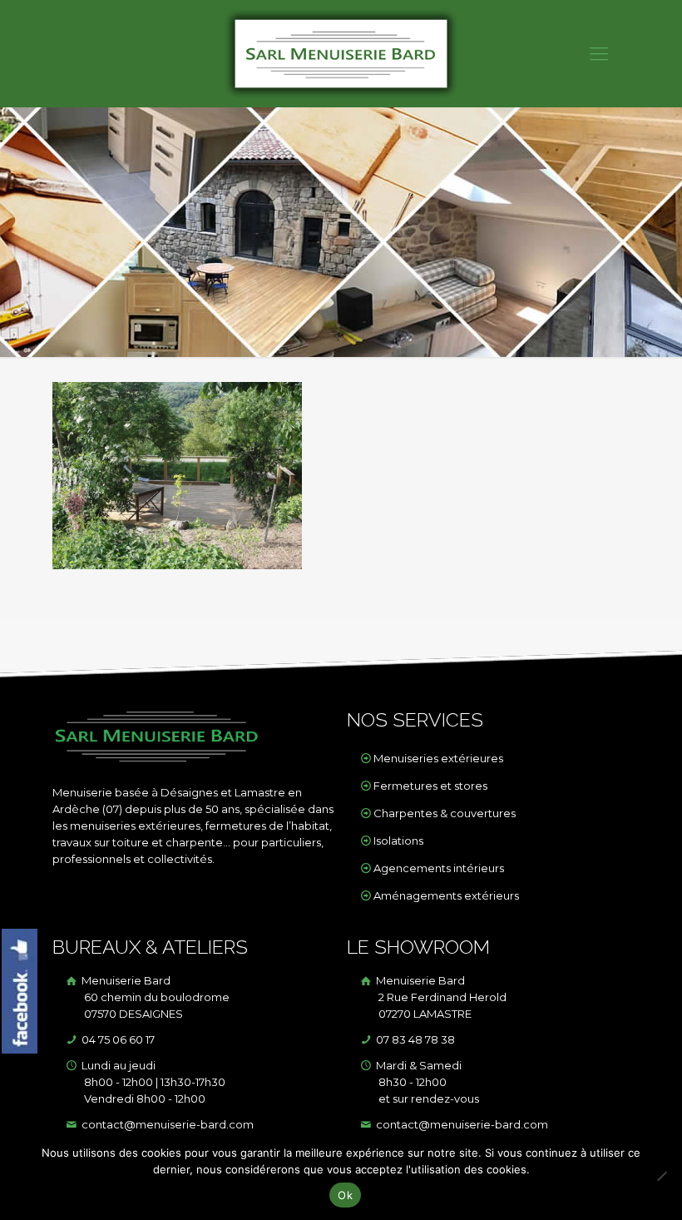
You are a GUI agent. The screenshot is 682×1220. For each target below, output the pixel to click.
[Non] (661, 1176)
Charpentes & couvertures (444, 813)
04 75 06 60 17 (117, 1039)
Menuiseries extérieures (438, 758)
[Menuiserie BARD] (341, 53)
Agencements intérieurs (438, 868)
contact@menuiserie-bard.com (166, 1124)
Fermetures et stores (430, 785)
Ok (345, 1195)
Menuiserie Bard (154, 997)
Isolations (398, 840)
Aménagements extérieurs (446, 895)
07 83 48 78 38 (414, 1039)
